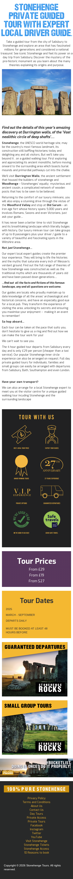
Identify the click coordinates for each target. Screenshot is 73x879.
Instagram (36, 829)
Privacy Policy (37, 798)
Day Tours (36, 814)
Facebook (37, 825)
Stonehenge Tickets (36, 845)
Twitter (36, 833)
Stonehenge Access (36, 849)
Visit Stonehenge (36, 841)
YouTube (36, 837)
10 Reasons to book (36, 853)
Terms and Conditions (36, 802)
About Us (36, 806)
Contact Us (37, 810)
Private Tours (36, 821)
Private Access (36, 818)
